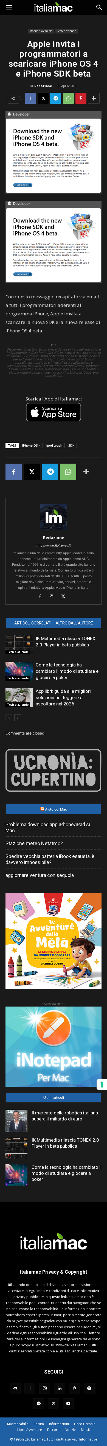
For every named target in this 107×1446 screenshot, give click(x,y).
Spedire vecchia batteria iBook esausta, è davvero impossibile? (49, 859)
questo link (58, 1296)
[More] (94, 98)
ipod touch (54, 445)
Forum (39, 1424)
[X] (43, 98)
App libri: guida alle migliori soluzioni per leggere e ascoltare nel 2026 (63, 697)
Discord (53, 1429)
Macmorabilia (18, 1424)
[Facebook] (30, 98)
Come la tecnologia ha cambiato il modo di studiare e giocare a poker (67, 671)
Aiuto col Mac (56, 809)
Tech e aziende (66, 31)
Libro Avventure (29, 1429)
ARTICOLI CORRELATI (32, 623)
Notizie (70, 1429)
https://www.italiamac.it (53, 545)
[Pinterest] (80, 98)
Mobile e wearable (41, 31)
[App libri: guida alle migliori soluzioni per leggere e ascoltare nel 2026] (19, 697)
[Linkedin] (59, 1388)
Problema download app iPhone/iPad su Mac (48, 827)
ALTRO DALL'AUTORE (74, 623)
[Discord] (15, 1388)
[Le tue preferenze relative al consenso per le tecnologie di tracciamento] (102, 1084)
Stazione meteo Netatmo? (34, 843)
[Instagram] (53, 596)
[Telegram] (55, 98)
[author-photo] (53, 530)
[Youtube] (68, 1403)
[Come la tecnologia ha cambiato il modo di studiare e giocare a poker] (19, 671)
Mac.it (85, 1429)
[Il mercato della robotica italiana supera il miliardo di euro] (16, 1121)
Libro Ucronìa (84, 1424)
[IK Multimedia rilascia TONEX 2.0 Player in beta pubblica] (19, 644)
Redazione (43, 86)
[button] (9, 7)
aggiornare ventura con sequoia (39, 875)
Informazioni (59, 1424)
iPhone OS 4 (31, 445)
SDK (71, 445)
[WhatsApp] (68, 98)
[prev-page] (8, 717)
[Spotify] (89, 1388)
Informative (88, 1439)
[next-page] (17, 717)
